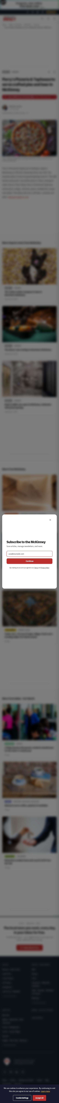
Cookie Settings (22, 1098)
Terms (36, 568)
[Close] (50, 520)
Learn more (45, 1091)
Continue (29, 561)
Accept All (39, 1098)
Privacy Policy (45, 568)
